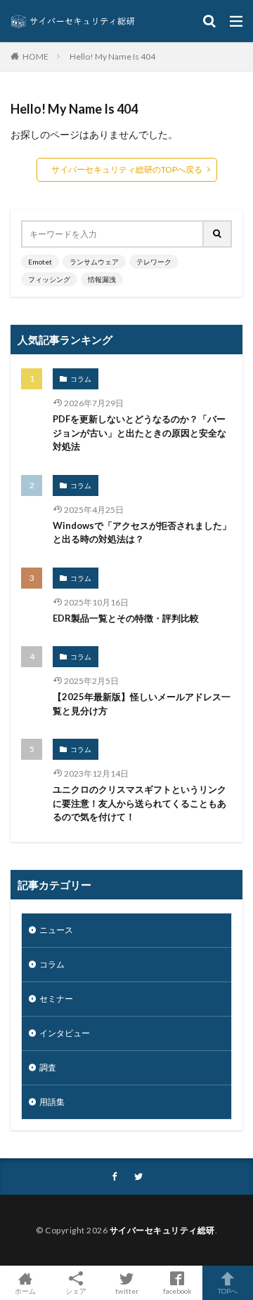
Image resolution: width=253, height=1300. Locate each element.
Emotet (40, 261)
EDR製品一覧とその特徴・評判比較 (126, 618)
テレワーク (153, 261)
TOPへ (228, 1290)
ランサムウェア (94, 261)
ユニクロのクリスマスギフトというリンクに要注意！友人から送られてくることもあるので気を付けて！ (139, 803)
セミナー (56, 998)
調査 (47, 1067)
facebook (177, 1290)
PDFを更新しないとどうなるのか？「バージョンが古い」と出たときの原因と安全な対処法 (139, 432)
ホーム (25, 1290)
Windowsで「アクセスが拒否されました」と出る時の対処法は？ (142, 532)
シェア (75, 1291)
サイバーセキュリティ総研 (162, 1230)
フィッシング (49, 279)
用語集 (52, 1102)
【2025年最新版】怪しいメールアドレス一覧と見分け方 (142, 703)
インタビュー (64, 1033)
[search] (218, 234)
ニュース (56, 930)
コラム (80, 379)
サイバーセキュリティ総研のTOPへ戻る (126, 169)
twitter (126, 1290)
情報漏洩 (102, 279)
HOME (35, 56)
